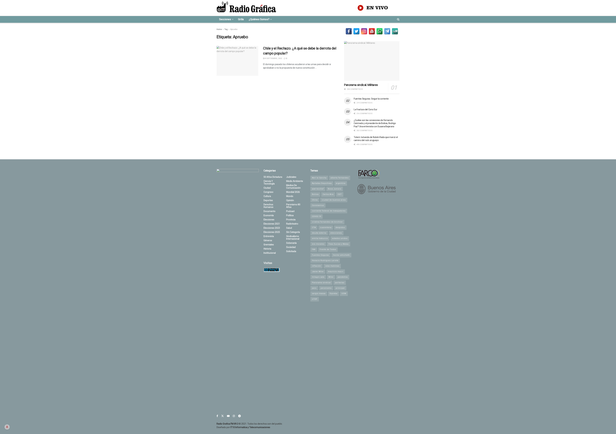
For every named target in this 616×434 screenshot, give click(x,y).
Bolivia (315, 194)
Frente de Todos (328, 249)
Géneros (268, 240)
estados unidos (339, 238)
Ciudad (267, 188)
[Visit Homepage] (246, 8)
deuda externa (319, 233)
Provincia (290, 219)
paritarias (339, 283)
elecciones (336, 233)
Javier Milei (318, 272)
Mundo (289, 196)
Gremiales (269, 244)
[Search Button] (398, 19)
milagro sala (318, 277)
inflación (316, 266)
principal (340, 288)
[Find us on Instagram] (234, 416)
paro (314, 288)
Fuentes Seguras (320, 255)
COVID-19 (316, 216)
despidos (340, 227)
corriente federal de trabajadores (329, 211)
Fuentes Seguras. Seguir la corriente (371, 98)
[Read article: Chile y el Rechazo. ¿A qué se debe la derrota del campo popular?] (237, 61)
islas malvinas (332, 266)
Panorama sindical (321, 283)
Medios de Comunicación (293, 186)
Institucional (270, 253)
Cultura (267, 196)
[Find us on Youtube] (228, 416)
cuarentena (325, 227)
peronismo (326, 288)
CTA (314, 227)
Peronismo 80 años (293, 205)
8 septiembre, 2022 (273, 58)
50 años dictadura (273, 177)
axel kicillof (318, 189)
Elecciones (269, 219)
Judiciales (291, 177)
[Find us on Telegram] (239, 416)
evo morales (318, 244)
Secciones (225, 19)
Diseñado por (243, 427)
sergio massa (318, 293)
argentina (340, 183)
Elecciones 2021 (272, 223)
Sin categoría (293, 232)
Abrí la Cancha (319, 178)
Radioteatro (292, 223)
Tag (226, 29)
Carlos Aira (328, 194)
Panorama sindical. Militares (361, 85)
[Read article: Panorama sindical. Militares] (371, 61)
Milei (331, 277)
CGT (340, 194)
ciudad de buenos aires (334, 200)
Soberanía (291, 243)
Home (219, 29)
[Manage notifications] (7, 427)
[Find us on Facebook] (217, 416)
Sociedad (291, 247)
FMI (314, 249)
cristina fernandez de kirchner (327, 222)
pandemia (343, 277)
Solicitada (291, 251)
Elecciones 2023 (272, 228)
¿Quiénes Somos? (259, 19)
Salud (289, 228)
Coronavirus (318, 205)
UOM (344, 293)
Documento (269, 211)
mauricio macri (335, 272)
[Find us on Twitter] (222, 416)
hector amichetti (341, 255)
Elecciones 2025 (272, 232)
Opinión (290, 200)
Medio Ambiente (294, 181)
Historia (267, 248)
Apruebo (233, 29)
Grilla (241, 19)
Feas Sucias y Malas (339, 244)
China (315, 200)
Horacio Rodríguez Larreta (325, 260)
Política (290, 215)
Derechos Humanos (268, 205)
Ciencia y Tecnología (269, 182)
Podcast (290, 211)
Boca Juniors (334, 189)
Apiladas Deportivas (322, 183)
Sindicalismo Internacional (292, 237)
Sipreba (333, 293)
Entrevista (269, 236)
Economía (269, 215)
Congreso (268, 192)
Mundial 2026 (293, 192)
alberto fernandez (340, 178)
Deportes (268, 200)
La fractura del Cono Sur (365, 109)
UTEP (314, 299)
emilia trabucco (320, 238)
